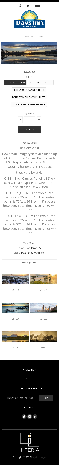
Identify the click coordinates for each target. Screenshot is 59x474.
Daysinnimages (38, 457)
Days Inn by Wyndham (32, 252)
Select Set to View (15, 82)
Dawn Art (36, 247)
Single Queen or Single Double (28, 104)
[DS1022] (43, 315)
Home (18, 37)
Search (29, 378)
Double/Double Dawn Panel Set (28, 97)
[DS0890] (43, 344)
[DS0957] (15, 344)
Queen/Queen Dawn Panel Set (28, 89)
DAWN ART (29, 37)
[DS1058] (15, 315)
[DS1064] (43, 286)
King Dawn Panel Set (41, 82)
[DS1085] (15, 286)
